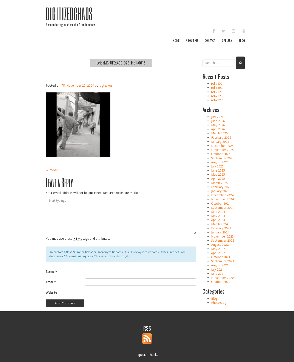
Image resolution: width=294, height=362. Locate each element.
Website (51, 292)
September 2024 (222, 208)
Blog (241, 40)
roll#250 (217, 83)
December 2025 (222, 146)
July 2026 (217, 117)
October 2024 (220, 203)
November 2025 (222, 150)
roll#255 (53, 170)
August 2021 (220, 265)
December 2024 (222, 195)
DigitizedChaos (69, 13)
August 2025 (220, 162)
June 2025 (218, 170)
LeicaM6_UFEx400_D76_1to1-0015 (120, 63)
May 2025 (218, 174)
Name (51, 271)
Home (176, 40)
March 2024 (219, 224)
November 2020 (222, 278)
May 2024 (218, 216)
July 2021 (217, 269)
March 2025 (219, 183)
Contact (209, 40)
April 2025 (218, 178)
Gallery (227, 40)
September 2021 (222, 261)
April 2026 (218, 129)
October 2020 (220, 282)
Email (51, 282)
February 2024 (221, 228)
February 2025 (221, 187)
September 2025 (222, 158)
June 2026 (218, 121)
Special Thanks (148, 355)
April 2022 (218, 253)
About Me (192, 40)
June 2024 (218, 212)
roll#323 (217, 96)
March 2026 (219, 133)
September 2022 (222, 240)
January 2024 (220, 232)
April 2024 (218, 220)
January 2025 (220, 191)
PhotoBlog (218, 303)
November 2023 (222, 236)
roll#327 (217, 100)
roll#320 (217, 92)
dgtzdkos (106, 85)
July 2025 (217, 166)
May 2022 (218, 249)
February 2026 (221, 137)
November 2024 (222, 199)
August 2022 (220, 244)
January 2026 (220, 142)
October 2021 (220, 257)
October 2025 (220, 154)
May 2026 (218, 125)
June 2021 (218, 274)
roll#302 (217, 88)
